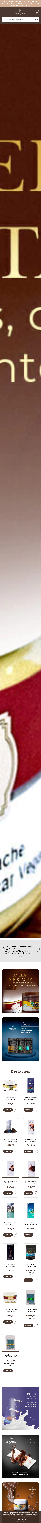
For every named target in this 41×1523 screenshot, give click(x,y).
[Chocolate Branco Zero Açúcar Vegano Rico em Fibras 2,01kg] (36, 1325)
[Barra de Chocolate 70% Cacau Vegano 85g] (36, 1193)
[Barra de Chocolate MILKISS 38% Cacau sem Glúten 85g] (36, 1110)
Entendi (20, 1519)
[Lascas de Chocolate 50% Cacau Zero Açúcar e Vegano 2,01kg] (36, 1280)
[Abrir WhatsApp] (36, 1517)
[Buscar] (36, 19)
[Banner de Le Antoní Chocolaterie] (20, 991)
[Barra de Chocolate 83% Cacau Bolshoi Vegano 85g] (15, 1276)
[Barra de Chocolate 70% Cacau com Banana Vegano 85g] (15, 1193)
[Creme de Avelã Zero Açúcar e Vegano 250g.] (15, 1110)
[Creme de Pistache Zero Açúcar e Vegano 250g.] (15, 1322)
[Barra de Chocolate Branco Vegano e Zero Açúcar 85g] (36, 1235)
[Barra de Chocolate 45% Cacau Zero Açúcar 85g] (15, 1151)
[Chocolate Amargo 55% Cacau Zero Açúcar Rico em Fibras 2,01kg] (15, 1371)
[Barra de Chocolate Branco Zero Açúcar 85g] (15, 1235)
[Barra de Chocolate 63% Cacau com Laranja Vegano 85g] (36, 1151)
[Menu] (4, 12)
